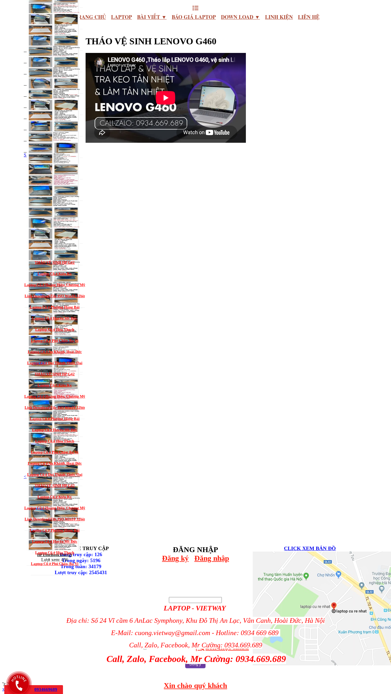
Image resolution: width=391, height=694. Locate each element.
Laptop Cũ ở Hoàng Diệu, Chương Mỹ (54, 285)
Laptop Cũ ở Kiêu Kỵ (54, 273)
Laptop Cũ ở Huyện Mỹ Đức (54, 318)
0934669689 (45, 689)
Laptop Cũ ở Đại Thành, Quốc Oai (54, 363)
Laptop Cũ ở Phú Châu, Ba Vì (54, 340)
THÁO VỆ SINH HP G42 (55, 262)
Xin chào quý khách (195, 685)
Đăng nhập (211, 558)
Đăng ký (175, 558)
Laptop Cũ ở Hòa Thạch (54, 329)
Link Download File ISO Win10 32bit (55, 296)
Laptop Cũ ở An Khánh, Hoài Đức (55, 352)
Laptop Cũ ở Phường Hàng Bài (55, 307)
